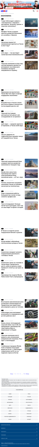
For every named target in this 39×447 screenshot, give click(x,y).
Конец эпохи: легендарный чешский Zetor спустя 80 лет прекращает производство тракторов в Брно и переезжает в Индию (11, 326)
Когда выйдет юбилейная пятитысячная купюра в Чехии (11, 242)
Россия (29, 396)
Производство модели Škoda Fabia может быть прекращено (12, 276)
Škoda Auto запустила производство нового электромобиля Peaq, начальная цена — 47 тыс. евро (12, 174)
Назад (11, 373)
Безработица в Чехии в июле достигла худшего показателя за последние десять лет (11, 104)
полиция (10, 396)
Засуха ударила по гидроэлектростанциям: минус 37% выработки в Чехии (12, 136)
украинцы (29, 416)
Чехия (10, 393)
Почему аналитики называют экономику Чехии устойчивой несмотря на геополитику (11, 184)
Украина (10, 399)
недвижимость (29, 408)
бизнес (10, 413)
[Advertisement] (19, 80)
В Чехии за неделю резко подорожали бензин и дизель (11, 231)
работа (29, 405)
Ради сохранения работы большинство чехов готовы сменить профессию (10, 195)
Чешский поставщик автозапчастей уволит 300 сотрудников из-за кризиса (10, 115)
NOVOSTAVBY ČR (3, 431)
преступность (29, 402)
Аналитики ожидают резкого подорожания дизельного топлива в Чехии (11, 253)
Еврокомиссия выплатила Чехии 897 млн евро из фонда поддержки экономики (11, 93)
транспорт (29, 413)
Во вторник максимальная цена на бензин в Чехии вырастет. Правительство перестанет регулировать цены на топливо (12, 304)
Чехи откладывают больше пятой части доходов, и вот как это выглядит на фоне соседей (12, 205)
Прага (29, 393)
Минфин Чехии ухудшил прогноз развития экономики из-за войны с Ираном (11, 33)
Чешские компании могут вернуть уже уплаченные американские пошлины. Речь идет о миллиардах (11, 338)
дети (10, 405)
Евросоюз (10, 408)
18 (24, 373)
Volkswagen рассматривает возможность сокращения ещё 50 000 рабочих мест (12, 314)
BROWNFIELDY (3, 428)
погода (29, 410)
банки (10, 419)
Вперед (27, 373)
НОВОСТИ (6, 13)
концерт (29, 419)
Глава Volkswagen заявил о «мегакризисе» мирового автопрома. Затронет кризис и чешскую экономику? (12, 23)
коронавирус (29, 399)
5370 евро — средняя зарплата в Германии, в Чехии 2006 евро (12, 125)
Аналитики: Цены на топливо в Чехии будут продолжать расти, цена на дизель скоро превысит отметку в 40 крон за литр (12, 266)
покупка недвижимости (10, 416)
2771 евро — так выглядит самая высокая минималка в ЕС (12, 53)
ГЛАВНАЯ (2, 13)
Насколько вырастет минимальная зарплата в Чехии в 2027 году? (12, 44)
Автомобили (10, 402)
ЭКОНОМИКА (11, 13)
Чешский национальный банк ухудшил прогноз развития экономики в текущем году (11, 163)
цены (10, 410)
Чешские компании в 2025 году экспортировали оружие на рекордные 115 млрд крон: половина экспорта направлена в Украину (12, 67)
